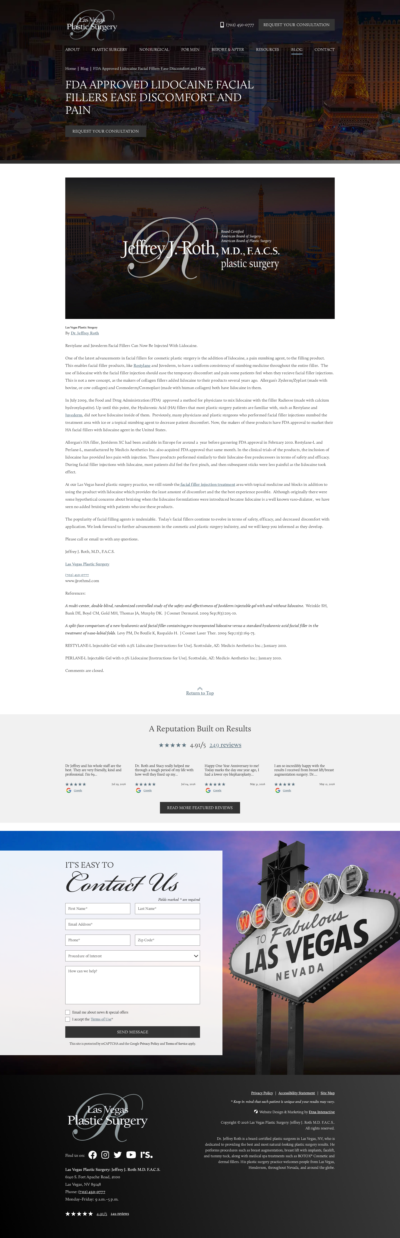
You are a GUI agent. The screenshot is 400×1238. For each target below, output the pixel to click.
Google (78, 790)
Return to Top (200, 693)
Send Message (132, 1032)
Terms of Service (177, 1044)
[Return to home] (92, 24)
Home (70, 68)
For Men (190, 49)
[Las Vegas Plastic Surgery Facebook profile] (92, 1158)
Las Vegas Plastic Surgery (87, 564)
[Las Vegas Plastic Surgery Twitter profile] (118, 1156)
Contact (325, 49)
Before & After (228, 49)
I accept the (92, 1019)
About (72, 49)
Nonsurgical (154, 49)
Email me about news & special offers (100, 1012)
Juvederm (73, 415)
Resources (267, 49)
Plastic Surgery (110, 49)
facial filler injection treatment (207, 484)
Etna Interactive (322, 1112)
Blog (297, 49)
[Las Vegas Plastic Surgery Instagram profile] (105, 1157)
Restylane (142, 365)
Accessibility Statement (296, 1093)
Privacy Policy (149, 1044)
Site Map (328, 1093)
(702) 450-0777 (91, 1191)
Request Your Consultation (296, 24)
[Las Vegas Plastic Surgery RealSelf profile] (147, 1157)
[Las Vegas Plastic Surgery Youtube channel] (131, 1157)
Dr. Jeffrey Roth (85, 333)
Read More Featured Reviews (200, 807)
